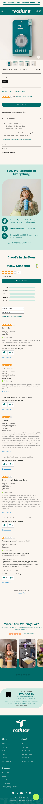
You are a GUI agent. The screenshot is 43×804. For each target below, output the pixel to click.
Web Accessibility (28, 761)
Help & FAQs (26, 751)
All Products (6, 744)
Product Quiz (6, 776)
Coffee (4, 751)
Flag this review (6, 357)
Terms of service (30, 800)
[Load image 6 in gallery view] (33, 63)
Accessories (6, 761)
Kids (3, 754)
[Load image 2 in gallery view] (9, 63)
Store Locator (7, 780)
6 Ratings (18, 96)
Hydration (5, 747)
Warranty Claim (27, 754)
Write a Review (27, 96)
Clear (4, 81)
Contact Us (25, 758)
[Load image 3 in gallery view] (15, 63)
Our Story (25, 744)
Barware (5, 758)
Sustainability (26, 747)
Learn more (31, 703)
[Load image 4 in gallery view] (21, 63)
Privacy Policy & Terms (9, 787)
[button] (2, 10)
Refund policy (13, 800)
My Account (6, 783)
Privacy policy (21, 800)
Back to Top (21, 593)
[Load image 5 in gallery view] (27, 63)
